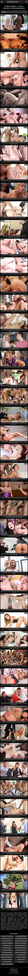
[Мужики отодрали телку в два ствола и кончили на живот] (14, 713)
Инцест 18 (21, 961)
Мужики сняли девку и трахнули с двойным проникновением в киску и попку (14, 423)
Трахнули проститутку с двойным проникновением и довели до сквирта (14, 573)
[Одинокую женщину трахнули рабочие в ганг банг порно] (14, 78)
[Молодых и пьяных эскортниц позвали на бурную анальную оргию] (14, 302)
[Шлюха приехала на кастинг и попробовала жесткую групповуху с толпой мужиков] (14, 452)
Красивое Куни (7, 945)
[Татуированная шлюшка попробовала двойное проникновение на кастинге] (14, 582)
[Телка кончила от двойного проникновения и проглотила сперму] (14, 489)
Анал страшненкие (7, 964)
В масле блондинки (7, 943)
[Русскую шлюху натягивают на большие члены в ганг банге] (14, 265)
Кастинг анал (21, 959)
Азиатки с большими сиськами (21, 943)
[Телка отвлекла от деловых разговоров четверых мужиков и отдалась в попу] (14, 545)
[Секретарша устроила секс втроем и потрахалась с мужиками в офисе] (14, 732)
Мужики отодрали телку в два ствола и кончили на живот (14, 721)
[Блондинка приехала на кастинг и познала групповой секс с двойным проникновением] (14, 321)
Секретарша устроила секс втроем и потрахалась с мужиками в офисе (14, 741)
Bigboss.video (14, 970)
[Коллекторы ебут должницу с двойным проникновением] (14, 209)
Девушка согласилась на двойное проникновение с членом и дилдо (14, 293)
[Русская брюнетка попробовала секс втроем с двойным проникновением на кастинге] (14, 806)
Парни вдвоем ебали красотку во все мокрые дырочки (14, 609)
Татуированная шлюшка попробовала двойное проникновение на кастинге (14, 591)
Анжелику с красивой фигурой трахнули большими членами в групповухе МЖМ (14, 50)
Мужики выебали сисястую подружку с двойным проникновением (14, 179)
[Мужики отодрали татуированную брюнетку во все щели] (14, 396)
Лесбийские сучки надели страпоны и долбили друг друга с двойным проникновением (14, 647)
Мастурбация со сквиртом (7, 938)
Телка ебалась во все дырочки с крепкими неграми (14, 758)
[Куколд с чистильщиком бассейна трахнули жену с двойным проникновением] (14, 134)
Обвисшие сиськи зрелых (7, 957)
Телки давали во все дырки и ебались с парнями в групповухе (14, 665)
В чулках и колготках (7, 936)
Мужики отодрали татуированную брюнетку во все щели (14, 404)
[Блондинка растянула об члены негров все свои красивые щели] (14, 881)
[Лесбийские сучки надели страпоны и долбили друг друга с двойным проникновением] (14, 638)
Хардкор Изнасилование (21, 952)
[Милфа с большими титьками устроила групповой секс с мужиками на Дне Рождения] (14, 339)
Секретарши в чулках (21, 938)
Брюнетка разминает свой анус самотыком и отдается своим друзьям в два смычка (14, 442)
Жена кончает (7, 961)
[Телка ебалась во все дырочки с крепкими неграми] (14, 750)
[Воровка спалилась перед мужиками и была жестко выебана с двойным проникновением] (14, 769)
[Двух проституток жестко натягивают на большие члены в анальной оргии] (14, 246)
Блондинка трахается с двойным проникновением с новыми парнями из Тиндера (14, 68)
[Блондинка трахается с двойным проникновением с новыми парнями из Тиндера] (14, 59)
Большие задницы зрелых (21, 945)
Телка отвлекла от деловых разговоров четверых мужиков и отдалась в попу (14, 554)
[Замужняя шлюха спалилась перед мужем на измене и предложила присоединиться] (14, 227)
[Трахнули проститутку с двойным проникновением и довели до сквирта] (14, 564)
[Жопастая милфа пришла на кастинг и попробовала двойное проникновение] (14, 900)
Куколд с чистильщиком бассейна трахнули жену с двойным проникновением (14, 143)
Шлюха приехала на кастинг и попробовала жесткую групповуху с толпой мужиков (14, 461)
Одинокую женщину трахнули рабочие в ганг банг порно (14, 86)
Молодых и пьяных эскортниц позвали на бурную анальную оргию (14, 311)
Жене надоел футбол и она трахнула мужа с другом (14, 366)
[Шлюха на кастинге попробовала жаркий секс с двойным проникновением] (14, 470)
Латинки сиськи (21, 950)
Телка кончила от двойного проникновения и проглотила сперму (14, 497)
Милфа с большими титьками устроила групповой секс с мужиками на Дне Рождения (14, 349)
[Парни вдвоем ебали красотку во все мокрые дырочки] (14, 601)
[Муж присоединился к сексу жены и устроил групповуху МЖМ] (14, 115)
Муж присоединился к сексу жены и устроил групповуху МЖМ (14, 123)
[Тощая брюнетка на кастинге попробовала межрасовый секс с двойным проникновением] (14, 526)
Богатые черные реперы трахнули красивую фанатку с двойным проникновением (14, 31)
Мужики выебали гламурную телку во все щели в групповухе (14, 198)
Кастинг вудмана (7, 959)
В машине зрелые (21, 936)
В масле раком (7, 947)
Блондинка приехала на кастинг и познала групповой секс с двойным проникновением (14, 330)
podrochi (14, 2)
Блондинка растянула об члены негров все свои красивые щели (14, 889)
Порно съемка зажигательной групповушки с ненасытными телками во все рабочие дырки (14, 629)
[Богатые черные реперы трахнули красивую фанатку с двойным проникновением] (14, 22)
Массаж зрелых (21, 957)
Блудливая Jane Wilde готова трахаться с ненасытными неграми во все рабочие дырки (14, 386)
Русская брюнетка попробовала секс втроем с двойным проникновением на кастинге (14, 816)
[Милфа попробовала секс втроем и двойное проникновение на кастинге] (14, 863)
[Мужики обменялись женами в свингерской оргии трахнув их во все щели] (14, 97)
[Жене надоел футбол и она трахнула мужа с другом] (14, 358)
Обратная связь (14, 969)
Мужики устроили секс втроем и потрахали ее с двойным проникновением (14, 685)
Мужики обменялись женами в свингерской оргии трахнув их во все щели (14, 106)
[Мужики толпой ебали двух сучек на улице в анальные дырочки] (14, 788)
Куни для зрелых (7, 950)
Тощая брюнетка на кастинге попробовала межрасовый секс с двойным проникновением (14, 535)
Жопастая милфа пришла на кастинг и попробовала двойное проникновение (14, 909)
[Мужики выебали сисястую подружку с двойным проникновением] (14, 171)
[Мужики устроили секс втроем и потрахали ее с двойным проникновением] (14, 676)
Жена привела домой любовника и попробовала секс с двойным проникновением (14, 703)
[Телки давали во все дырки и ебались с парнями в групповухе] (14, 657)
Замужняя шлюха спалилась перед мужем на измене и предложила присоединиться (14, 236)
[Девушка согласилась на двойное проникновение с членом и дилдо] (14, 283)
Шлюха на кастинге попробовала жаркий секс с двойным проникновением (14, 479)
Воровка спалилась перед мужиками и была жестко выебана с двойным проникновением (14, 778)
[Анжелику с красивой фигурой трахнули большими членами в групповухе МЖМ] (14, 41)
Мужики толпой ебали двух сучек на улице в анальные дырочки (14, 796)
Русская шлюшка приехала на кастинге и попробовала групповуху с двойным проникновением (14, 517)
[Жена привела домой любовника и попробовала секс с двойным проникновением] (14, 694)
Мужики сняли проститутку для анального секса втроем (14, 161)
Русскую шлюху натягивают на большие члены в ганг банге (14, 273)
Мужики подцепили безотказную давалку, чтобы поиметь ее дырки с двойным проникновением (14, 853)
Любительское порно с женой (21, 947)
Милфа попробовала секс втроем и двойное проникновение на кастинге (14, 872)
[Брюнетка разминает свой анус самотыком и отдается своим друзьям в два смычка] (14, 433)
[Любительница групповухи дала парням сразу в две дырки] (14, 825)
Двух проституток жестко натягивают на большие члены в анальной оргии (14, 255)
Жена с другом (7, 940)
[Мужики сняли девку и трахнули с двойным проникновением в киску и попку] (14, 414)
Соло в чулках (21, 954)
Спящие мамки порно (7, 954)
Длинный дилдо (7, 952)
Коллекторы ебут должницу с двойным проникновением (14, 217)
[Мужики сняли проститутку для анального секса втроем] (14, 153)
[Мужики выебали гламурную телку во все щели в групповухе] (14, 190)
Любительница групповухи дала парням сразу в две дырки (14, 833)
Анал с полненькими (21, 940)
